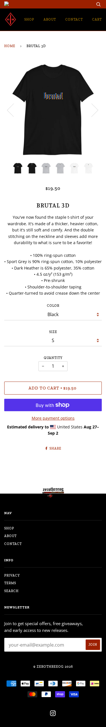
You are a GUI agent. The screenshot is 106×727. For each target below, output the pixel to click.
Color (53, 306)
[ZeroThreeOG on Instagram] (53, 714)
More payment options (53, 418)
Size (53, 332)
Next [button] (91, 110)
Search (11, 591)
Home (9, 46)
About (50, 19)
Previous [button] (13, 110)
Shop (29, 19)
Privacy (12, 575)
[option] (53, 109)
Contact (74, 19)
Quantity (53, 358)
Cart (97, 19)
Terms (10, 583)
